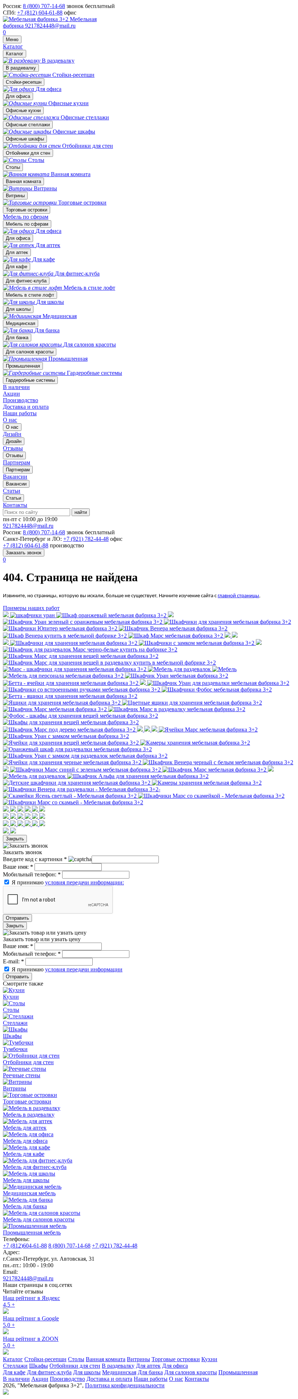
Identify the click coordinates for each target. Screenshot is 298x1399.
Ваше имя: (18, 867)
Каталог (13, 46)
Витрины (15, 195)
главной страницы (238, 596)
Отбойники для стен (28, 153)
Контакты (15, 505)
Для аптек (17, 252)
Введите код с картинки (35, 859)
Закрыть (15, 838)
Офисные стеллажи (28, 124)
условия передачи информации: (84, 882)
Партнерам (18, 469)
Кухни (209, 1359)
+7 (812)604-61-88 (25, 1246)
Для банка (17, 337)
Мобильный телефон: (32, 874)
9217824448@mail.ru (50, 26)
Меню (12, 39)
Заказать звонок (23, 552)
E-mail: (13, 961)
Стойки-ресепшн (23, 82)
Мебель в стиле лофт (30, 295)
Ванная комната (23, 181)
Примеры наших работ (31, 608)
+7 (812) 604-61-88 (40, 12)
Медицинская (20, 323)
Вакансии (16, 484)
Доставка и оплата (26, 407)
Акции (11, 394)
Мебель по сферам (25, 217)
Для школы (18, 309)
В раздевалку (21, 68)
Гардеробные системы (30, 380)
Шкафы (38, 1366)
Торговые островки (26, 210)
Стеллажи (15, 1366)
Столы (13, 167)
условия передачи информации (83, 969)
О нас (10, 420)
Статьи (13, 498)
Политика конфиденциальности (125, 1385)
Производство (20, 400)
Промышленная (23, 366)
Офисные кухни (23, 110)
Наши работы (20, 413)
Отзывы (14, 455)
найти (80, 512)
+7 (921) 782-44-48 (86, 539)
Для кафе (16, 266)
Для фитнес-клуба (26, 281)
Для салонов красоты (29, 351)
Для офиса (18, 96)
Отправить (17, 918)
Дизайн (13, 441)
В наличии (16, 387)
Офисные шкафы (25, 139)
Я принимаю (68, 882)
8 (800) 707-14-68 (44, 6)
